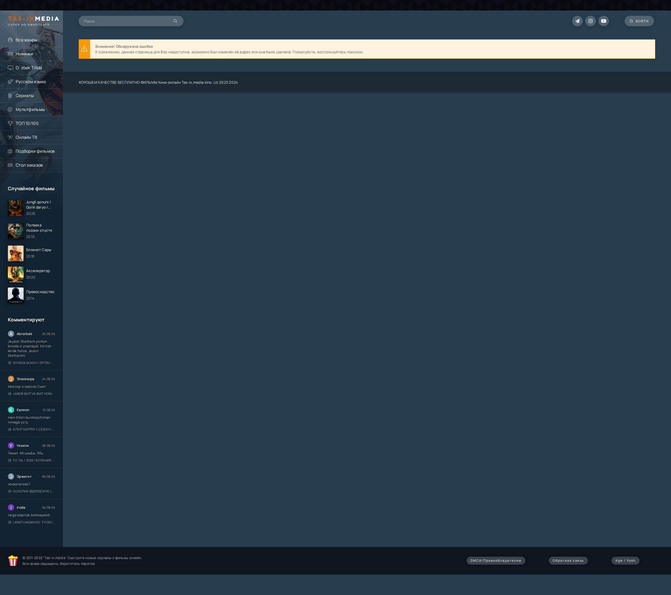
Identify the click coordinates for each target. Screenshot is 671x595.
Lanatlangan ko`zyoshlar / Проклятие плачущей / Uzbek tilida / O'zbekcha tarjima (34, 522)
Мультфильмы (30, 109)
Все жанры (26, 40)
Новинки (24, 54)
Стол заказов (29, 165)
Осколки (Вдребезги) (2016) (34, 491)
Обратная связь (568, 560)
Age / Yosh (625, 560)
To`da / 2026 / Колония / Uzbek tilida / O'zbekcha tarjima (34, 460)
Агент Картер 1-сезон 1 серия (34, 429)
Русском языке (31, 81)
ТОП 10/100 (27, 123)
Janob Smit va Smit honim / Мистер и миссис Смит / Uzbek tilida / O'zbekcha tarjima (34, 393)
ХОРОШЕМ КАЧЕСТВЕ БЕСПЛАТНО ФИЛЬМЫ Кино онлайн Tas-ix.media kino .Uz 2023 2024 (158, 82)
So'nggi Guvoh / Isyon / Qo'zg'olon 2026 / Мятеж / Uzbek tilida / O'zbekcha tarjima (34, 362)
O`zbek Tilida (29, 68)
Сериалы (25, 95)
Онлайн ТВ (26, 137)
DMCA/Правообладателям (495, 560)
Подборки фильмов (35, 151)
